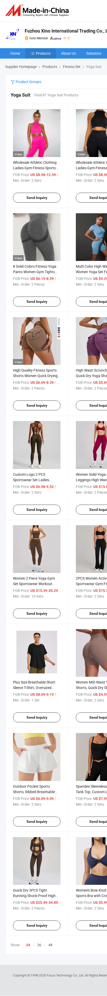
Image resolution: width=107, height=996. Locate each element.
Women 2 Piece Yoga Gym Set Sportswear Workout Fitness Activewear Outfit (34, 584)
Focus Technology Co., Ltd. (66, 975)
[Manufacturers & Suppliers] (38, 10)
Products (43, 53)
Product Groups (28, 81)
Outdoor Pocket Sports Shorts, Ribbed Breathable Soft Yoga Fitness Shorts (34, 792)
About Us (68, 53)
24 (28, 945)
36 (39, 944)
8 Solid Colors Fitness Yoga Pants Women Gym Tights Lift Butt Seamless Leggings (35, 272)
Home (15, 53)
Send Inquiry (36, 198)
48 (50, 944)
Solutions (93, 53)
